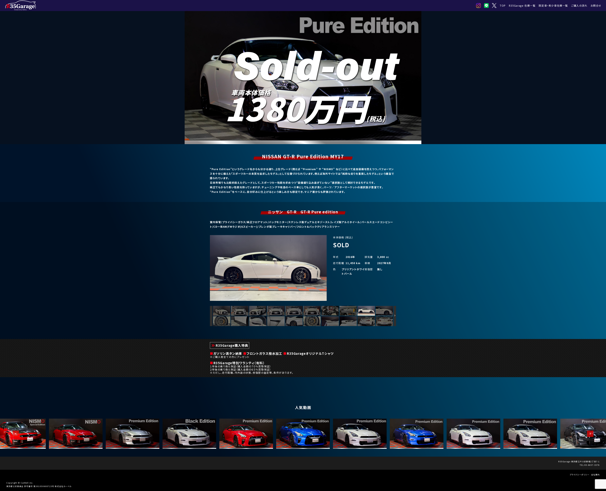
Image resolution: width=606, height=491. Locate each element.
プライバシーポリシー (580, 474)
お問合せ (596, 5)
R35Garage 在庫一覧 (522, 5)
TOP (503, 5)
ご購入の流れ (579, 5)
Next (588, 433)
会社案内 (595, 474)
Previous (14, 433)
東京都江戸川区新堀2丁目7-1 (585, 461)
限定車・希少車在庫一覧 (553, 5)
